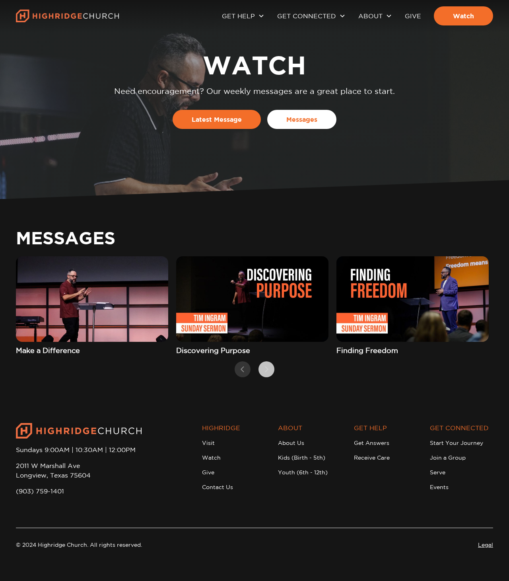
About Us (291, 443)
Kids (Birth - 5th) (301, 457)
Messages (301, 119)
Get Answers (371, 443)
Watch (463, 15)
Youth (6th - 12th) (303, 472)
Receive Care (372, 457)
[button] (243, 16)
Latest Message (217, 119)
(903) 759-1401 (40, 491)
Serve (437, 472)
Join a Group (448, 457)
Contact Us (217, 487)
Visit (208, 443)
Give (413, 15)
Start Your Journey (456, 443)
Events (439, 487)
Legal (485, 545)
